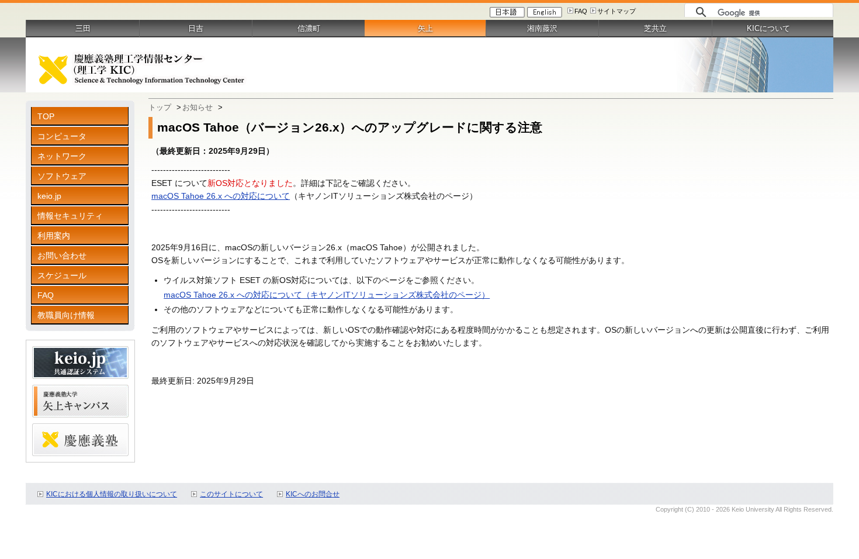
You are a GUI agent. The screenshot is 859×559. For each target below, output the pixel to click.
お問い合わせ (61, 255)
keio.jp (49, 196)
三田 (83, 28)
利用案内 (53, 235)
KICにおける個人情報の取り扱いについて (111, 494)
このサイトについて (231, 494)
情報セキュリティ (70, 215)
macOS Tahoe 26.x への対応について (220, 196)
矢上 (425, 28)
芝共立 (655, 28)
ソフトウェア (61, 176)
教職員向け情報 (66, 315)
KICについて (768, 28)
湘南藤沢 (542, 28)
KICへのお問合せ (313, 494)
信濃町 (308, 28)
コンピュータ (61, 136)
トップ (159, 107)
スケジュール (61, 275)
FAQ (580, 11)
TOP (45, 116)
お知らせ (197, 107)
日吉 (195, 28)
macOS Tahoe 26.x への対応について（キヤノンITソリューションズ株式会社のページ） (327, 294)
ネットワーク (61, 156)
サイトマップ (616, 11)
